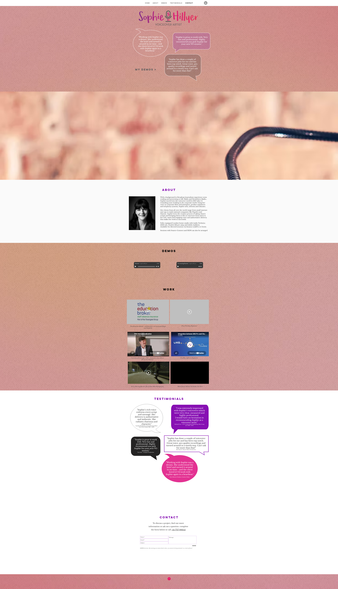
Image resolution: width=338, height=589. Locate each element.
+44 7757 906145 (179, 530)
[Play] (135, 266)
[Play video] (148, 312)
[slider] (158, 266)
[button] (206, 382)
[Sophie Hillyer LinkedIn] (205, 3)
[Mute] (156, 266)
